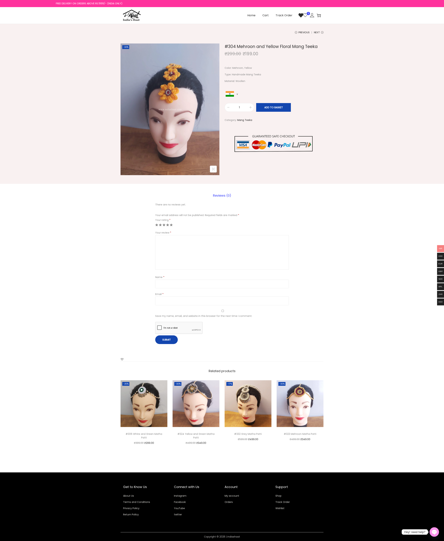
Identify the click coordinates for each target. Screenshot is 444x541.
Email (159, 294)
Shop (278, 496)
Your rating (162, 220)
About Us (128, 496)
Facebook (180, 502)
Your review (163, 232)
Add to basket (273, 107)
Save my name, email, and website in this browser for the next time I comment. (203, 316)
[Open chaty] (434, 532)
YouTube (179, 508)
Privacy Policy (131, 508)
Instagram (180, 496)
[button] (122, 359)
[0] (302, 15)
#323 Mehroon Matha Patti (300, 434)
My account (232, 496)
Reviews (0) (222, 195)
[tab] (222, 195)
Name (159, 277)
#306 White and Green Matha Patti (144, 435)
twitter (178, 514)
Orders (229, 502)
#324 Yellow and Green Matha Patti (196, 435)
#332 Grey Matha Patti (248, 434)
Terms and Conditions (136, 502)
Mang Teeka (244, 120)
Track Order (282, 502)
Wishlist (279, 508)
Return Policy (131, 514)
